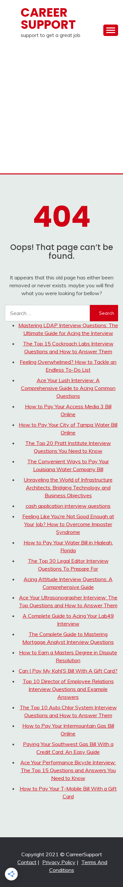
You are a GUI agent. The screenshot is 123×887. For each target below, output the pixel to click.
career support (48, 18)
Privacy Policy (58, 862)
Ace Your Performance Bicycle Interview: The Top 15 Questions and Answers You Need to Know (68, 770)
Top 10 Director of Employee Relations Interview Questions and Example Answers (68, 689)
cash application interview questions (68, 506)
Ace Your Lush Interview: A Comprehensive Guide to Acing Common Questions (68, 388)
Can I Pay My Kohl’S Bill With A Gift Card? (68, 670)
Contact (26, 862)
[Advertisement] (61, 108)
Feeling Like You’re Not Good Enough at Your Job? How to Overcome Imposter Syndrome (68, 524)
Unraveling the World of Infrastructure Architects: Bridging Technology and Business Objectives (68, 487)
